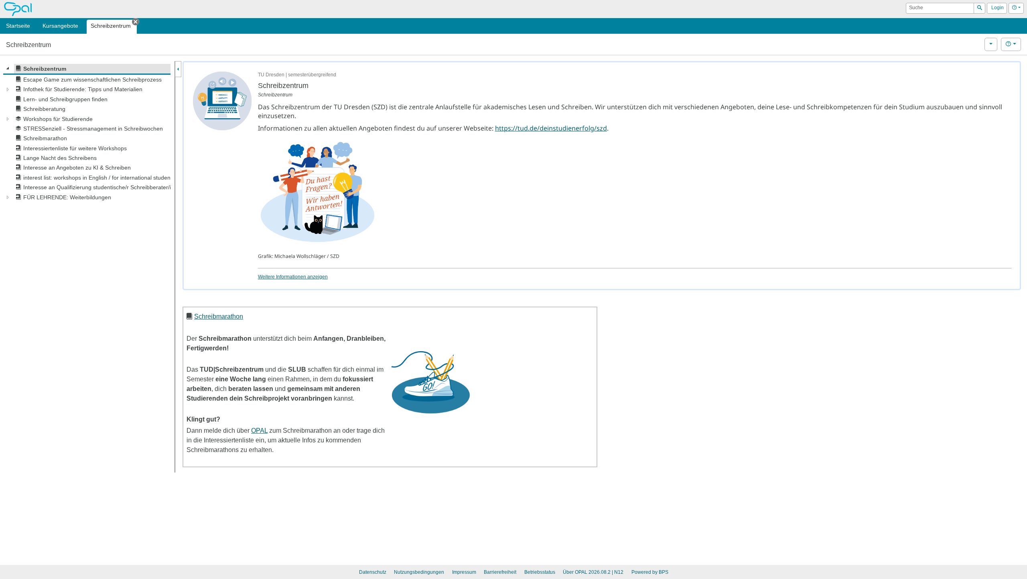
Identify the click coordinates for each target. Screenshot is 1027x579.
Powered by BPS (649, 572)
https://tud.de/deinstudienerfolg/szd (551, 128)
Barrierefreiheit (500, 572)
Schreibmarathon (218, 316)
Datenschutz (372, 572)
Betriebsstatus (539, 572)
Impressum (464, 572)
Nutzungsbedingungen (419, 572)
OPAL (259, 430)
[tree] (86, 133)
